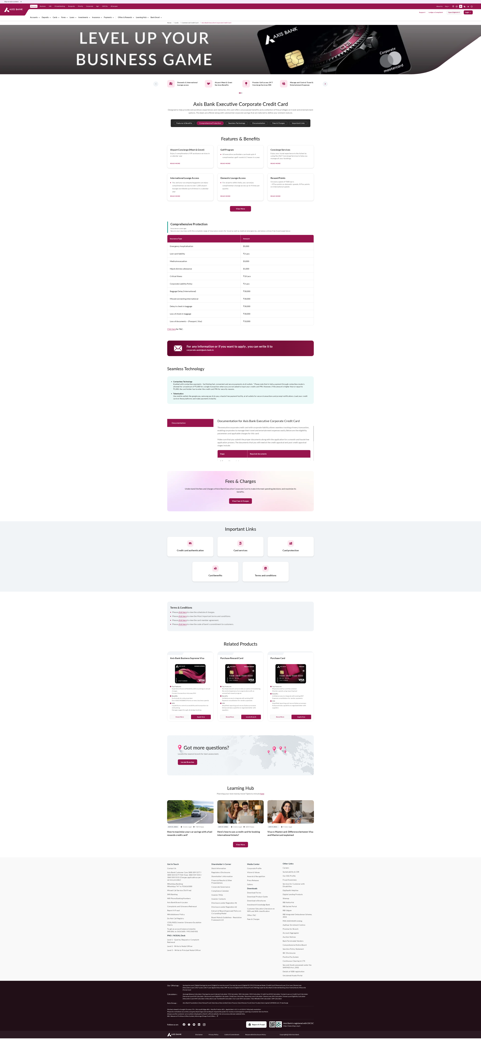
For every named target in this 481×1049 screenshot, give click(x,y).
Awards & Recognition (256, 876)
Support (422, 12)
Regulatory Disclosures (220, 872)
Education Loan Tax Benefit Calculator (219, 999)
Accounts (34, 17)
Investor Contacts (218, 899)
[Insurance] (101, 17)
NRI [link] (50, 6)
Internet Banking (279, 988)
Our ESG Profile (289, 876)
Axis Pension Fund (244, 1003)
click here (182, 612)
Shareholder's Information (222, 876)
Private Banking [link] (60, 6)
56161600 (181, 931)
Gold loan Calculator (237, 996)
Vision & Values (253, 872)
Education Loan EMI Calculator (194, 999)
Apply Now (201, 717)
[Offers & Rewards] (133, 17)
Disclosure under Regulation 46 (224, 903)
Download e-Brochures (256, 901)
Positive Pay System (291, 957)
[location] (453, 6)
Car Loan (289, 985)
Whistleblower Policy (176, 914)
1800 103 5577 (173, 875)
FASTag (256, 988)
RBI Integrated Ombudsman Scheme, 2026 (297, 915)
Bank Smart (155, 17)
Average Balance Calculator (192, 994)
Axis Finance (233, 1003)
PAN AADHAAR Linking (292, 921)
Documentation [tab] (179, 423)
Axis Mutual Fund (205, 1003)
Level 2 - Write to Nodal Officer (180, 946)
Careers (286, 868)
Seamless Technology (236, 123)
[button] (447, 6)
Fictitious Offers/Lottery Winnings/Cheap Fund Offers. (197, 1016)
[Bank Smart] (161, 17)
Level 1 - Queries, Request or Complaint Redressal (183, 941)
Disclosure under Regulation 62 (224, 907)
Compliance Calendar (220, 891)
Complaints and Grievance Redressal (182, 906)
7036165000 (187, 886)
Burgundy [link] (71, 6)
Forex (63, 17)
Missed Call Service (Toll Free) (179, 890)
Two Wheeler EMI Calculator (261, 999)
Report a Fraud (258, 1024)
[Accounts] (39, 17)
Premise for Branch (290, 929)
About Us (439, 6)
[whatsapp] (457, 6)
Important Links (298, 123)
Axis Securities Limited (220, 1003)
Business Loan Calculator (254, 996)
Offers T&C (251, 915)
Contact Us (171, 868)
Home (169, 23)
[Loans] (75, 17)
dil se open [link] (114, 6)
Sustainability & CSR (291, 872)
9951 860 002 (192, 931)
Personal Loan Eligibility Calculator (217, 996)
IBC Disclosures (289, 953)
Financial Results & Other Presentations (221, 881)
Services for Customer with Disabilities (294, 885)
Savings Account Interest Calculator (215, 994)
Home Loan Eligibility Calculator (294, 996)
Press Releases (253, 880)
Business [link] (43, 6)
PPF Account (229, 988)
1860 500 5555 (173, 877)
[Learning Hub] (148, 17)
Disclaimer (199, 1034)
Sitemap (286, 898)
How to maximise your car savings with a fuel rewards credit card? (189, 833)
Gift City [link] (105, 6)
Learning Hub (141, 17)
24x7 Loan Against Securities (214, 988)
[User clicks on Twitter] (189, 1024)
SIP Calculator (277, 999)
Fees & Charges (278, 123)
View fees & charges (240, 501)
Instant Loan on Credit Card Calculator (294, 994)
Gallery (250, 884)
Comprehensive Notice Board (295, 945)
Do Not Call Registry (175, 918)
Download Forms (254, 893)
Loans (72, 17)
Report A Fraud (173, 910)
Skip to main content (11, 2)
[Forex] (67, 17)
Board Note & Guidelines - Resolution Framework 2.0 (226, 918)
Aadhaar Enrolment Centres (294, 925)
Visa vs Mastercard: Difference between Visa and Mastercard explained (290, 833)
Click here (171, 329)
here (262, 793)
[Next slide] (325, 83)
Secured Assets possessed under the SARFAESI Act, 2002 (297, 966)
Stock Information (218, 868)
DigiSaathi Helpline (290, 890)
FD (252, 985)
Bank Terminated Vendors (293, 941)
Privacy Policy (213, 1034)
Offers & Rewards (125, 17)
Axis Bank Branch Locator (177, 902)
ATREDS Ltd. (275, 1003)
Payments (108, 17)
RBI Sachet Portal (290, 906)
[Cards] (58, 17)
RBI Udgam (287, 910)
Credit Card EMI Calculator (270, 994)
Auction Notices (289, 937)
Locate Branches (187, 762)
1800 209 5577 (194, 872)
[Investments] (89, 17)
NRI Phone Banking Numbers (179, 898)
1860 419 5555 (195, 875)
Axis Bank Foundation (190, 1003)
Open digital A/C (454, 12)
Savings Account (188, 985)
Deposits (45, 17)
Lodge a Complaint (436, 12)
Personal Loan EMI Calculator (193, 996)
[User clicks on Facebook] (184, 1024)
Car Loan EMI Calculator (241, 999)
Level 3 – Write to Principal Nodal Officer (184, 950)
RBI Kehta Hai (288, 902)
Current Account (236, 985)
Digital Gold (239, 988)
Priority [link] (80, 6)
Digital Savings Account (203, 985)
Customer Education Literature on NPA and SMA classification (261, 910)
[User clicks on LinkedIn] (199, 1024)
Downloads (252, 888)
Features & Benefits (184, 123)
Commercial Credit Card (190, 23)
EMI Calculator (255, 994)
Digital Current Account (220, 985)
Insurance (96, 17)
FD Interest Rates (260, 985)
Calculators (172, 994)
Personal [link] (34, 6)
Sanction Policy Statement (293, 949)
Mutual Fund (248, 988)
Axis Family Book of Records (296, 988)
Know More (180, 717)
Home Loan (298, 985)
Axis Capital (265, 1003)
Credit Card (271, 985)
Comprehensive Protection (210, 123)
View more (240, 844)
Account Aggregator (291, 933)
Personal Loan (280, 985)
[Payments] (113, 17)
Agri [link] (97, 6)
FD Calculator (233, 994)
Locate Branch (251, 717)
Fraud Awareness (290, 880)
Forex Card (187, 990)
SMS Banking (172, 894)
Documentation (258, 123)
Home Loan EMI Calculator (273, 996)
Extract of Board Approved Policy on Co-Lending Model (226, 912)
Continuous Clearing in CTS (294, 961)
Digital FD (246, 985)
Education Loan (188, 988)
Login (467, 12)
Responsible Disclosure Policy (255, 1034)
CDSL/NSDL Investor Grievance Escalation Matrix (184, 923)
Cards (55, 17)
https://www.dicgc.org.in (291, 1026)
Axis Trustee (256, 1003)
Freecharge (284, 1003)
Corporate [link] (89, 6)
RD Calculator (244, 994)
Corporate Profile (254, 868)
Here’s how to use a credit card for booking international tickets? (238, 833)
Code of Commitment (231, 1034)
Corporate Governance (220, 887)
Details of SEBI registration (294, 971)
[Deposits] (50, 17)
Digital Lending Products (293, 894)
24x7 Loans (199, 988)
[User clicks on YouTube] (194, 1024)
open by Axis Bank (266, 988)
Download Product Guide (257, 897)
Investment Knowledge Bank (258, 905)
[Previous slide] (155, 83)
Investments (83, 17)
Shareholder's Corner (221, 864)
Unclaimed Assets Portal (293, 975)
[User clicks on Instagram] (204, 1024)
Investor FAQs (217, 895)
